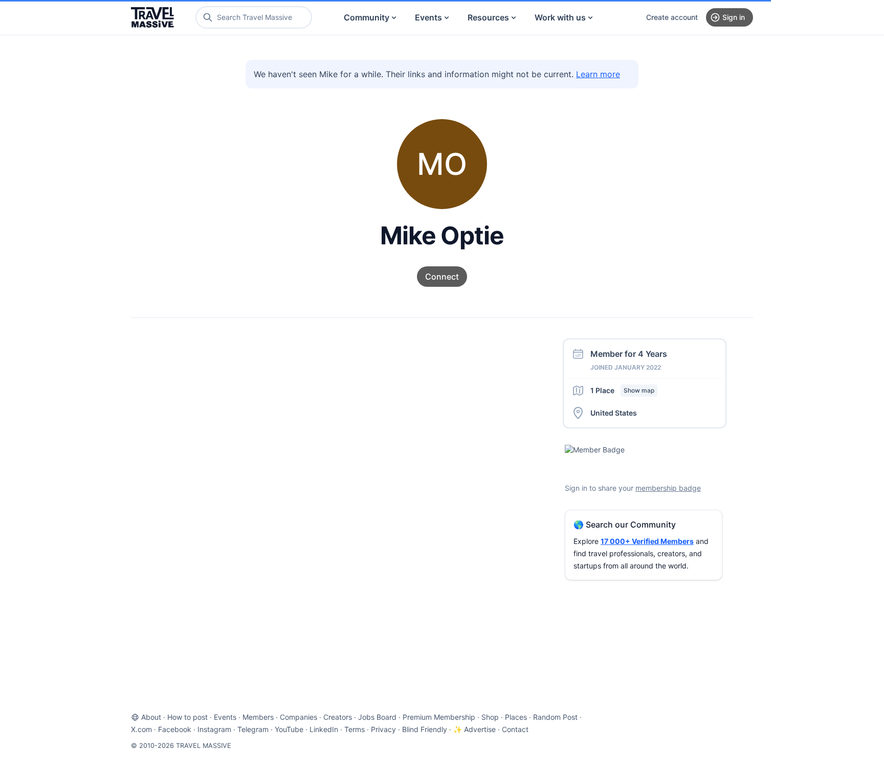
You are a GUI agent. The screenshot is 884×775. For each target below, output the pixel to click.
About (151, 717)
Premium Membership (439, 717)
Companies (298, 717)
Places (516, 717)
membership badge (668, 488)
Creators (337, 717)
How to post (187, 717)
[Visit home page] (152, 17)
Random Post (555, 717)
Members (258, 717)
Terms (354, 729)
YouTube (289, 729)
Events (428, 17)
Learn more (598, 74)
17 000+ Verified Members (647, 541)
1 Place (622, 390)
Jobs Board (377, 717)
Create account (672, 17)
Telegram (253, 729)
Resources (488, 17)
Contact (515, 729)
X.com (141, 729)
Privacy (383, 729)
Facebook (174, 729)
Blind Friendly (424, 729)
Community (366, 17)
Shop (490, 717)
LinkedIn (324, 729)
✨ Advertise (474, 729)
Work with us (560, 17)
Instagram (214, 729)
